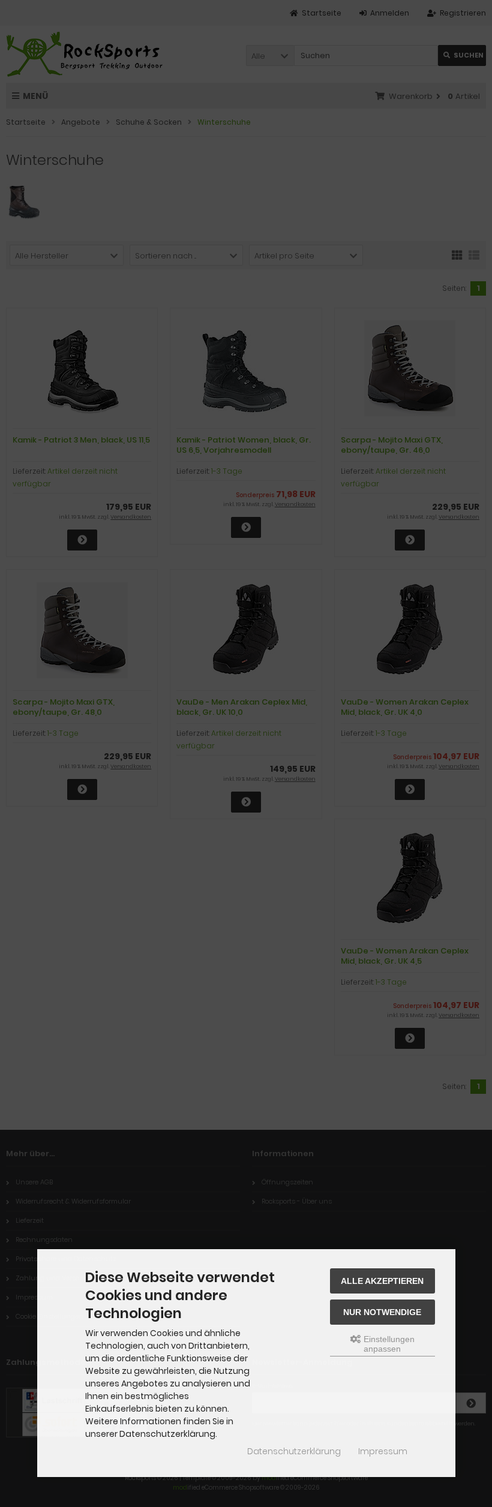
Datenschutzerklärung (294, 1451)
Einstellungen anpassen (388, 1343)
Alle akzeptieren (382, 1281)
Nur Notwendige (382, 1312)
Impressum (382, 1451)
